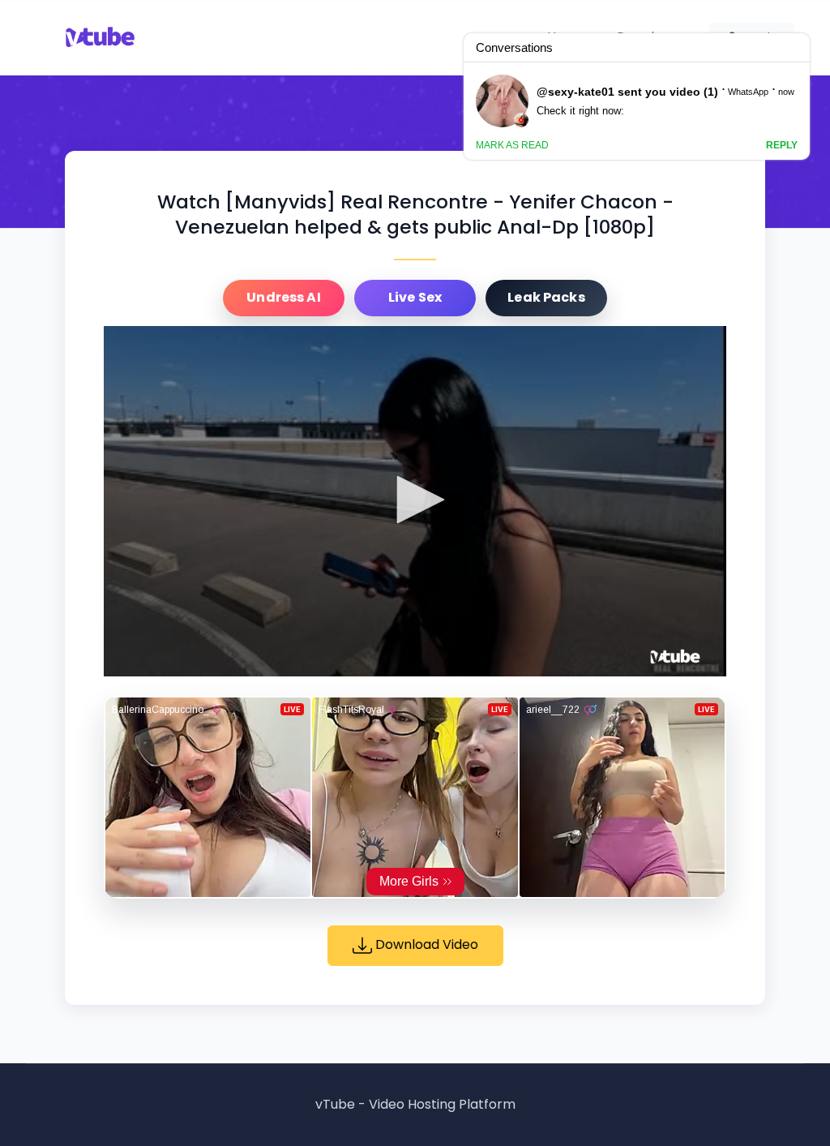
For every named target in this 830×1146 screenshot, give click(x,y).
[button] (415, 499)
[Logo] (675, 657)
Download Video (425, 944)
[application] (415, 501)
